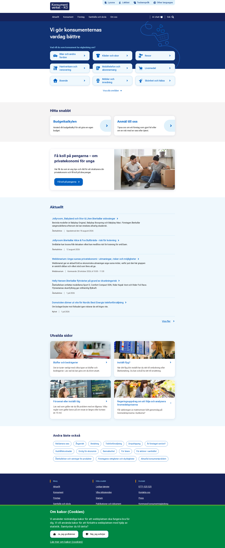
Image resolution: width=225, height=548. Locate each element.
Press (141, 498)
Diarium (99, 498)
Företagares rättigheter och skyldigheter (116, 459)
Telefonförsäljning (113, 443)
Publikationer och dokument (108, 504)
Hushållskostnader (63, 451)
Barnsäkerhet (109, 451)
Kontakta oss (144, 492)
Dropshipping (134, 443)
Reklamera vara (62, 443)
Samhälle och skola (62, 504)
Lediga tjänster (102, 486)
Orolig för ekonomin (87, 451)
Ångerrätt (80, 443)
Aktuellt (56, 486)
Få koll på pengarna (67, 182)
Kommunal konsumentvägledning (153, 504)
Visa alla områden (111, 91)
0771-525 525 (145, 486)
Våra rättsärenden (104, 492)
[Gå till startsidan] (60, 6)
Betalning (94, 443)
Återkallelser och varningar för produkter (73, 459)
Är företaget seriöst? (156, 443)
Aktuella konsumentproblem (153, 459)
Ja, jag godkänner (66, 534)
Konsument (58, 492)
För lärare (125, 451)
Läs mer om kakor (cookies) (66, 541)
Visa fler (166, 321)
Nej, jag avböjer (97, 534)
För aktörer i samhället (146, 451)
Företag (56, 498)
